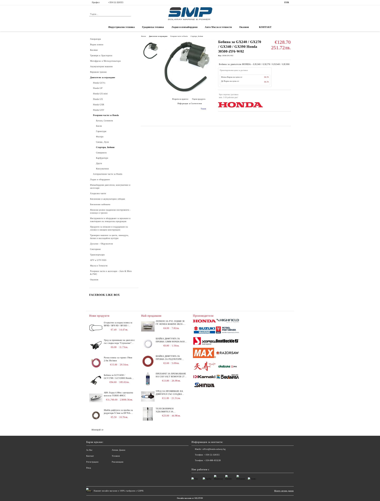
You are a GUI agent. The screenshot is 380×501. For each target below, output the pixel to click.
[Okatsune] (227, 367)
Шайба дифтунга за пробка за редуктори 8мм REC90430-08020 (169, 358)
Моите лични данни (284, 491)
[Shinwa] (204, 385)
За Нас (89, 450)
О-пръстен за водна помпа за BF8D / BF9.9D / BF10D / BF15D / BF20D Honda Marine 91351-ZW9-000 (118, 324)
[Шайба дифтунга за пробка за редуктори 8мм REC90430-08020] (148, 361)
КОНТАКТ (265, 27)
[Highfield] (227, 321)
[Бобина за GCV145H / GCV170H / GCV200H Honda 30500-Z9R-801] (96, 380)
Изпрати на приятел (180, 99)
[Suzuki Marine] (204, 330)
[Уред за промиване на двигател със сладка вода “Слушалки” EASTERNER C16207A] (96, 345)
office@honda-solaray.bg (213, 449)
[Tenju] (204, 367)
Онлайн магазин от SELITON (190, 498)
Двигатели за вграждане (158, 36)
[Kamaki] (204, 377)
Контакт (90, 456)
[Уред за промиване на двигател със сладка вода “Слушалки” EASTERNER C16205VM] (148, 396)
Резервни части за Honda (179, 36)
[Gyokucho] (227, 353)
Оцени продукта (198, 99)
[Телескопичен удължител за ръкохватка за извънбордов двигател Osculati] (148, 414)
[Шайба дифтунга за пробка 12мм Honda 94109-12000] (148, 344)
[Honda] (204, 321)
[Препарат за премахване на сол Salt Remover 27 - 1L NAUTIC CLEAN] (148, 379)
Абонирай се (97, 430)
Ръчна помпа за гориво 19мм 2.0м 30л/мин (118, 359)
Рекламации (118, 462)
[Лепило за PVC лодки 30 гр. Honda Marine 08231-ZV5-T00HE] (148, 326)
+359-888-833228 (212, 460)
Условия (116, 456)
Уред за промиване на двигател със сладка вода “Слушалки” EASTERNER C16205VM (169, 393)
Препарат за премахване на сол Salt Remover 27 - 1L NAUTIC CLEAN (171, 375)
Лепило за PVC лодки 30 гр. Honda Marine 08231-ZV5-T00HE (170, 323)
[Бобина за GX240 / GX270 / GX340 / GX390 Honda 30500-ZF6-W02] (188, 93)
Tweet (203, 109)
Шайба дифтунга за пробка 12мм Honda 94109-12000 (171, 340)
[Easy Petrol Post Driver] (227, 330)
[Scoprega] (204, 341)
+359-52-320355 (115, 2)
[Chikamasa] (227, 377)
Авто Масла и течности (218, 27)
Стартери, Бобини (197, 36)
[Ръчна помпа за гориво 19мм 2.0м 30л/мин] (96, 363)
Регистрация (92, 462)
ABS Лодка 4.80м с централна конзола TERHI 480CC (118, 394)
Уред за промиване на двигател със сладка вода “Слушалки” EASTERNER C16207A (119, 342)
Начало (143, 36)
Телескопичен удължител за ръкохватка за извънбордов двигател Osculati (169, 410)
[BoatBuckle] (227, 341)
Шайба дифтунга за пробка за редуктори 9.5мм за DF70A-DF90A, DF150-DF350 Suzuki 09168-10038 (118, 412)
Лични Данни (118, 450)
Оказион (244, 27)
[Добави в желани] (288, 96)
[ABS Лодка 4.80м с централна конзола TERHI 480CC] (96, 398)
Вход (88, 468)
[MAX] (204, 353)
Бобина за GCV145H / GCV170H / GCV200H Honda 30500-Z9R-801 (118, 377)
